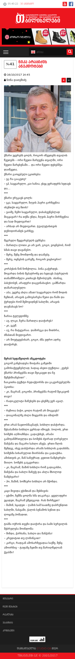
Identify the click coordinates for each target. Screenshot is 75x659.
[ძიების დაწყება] (70, 52)
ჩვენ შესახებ (10, 607)
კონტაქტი (8, 631)
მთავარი (8, 599)
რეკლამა (8, 615)
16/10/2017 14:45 (18, 74)
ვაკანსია (8, 623)
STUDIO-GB (44, 648)
